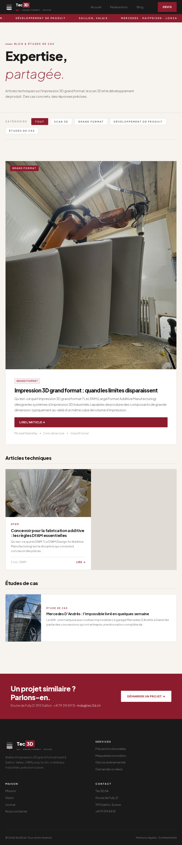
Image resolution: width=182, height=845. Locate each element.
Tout (39, 121)
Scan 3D (61, 121)
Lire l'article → (32, 422)
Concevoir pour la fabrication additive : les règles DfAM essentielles (47, 533)
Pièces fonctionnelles (110, 749)
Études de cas (22, 130)
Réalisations (119, 7)
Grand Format (91, 121)
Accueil (96, 7)
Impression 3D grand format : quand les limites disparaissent (86, 390)
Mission (10, 791)
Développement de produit (138, 121)
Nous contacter (16, 811)
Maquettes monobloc (110, 755)
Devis (167, 7)
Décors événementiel (110, 762)
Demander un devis (109, 769)
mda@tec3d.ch (89, 705)
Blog (140, 7)
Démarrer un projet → (146, 696)
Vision (9, 798)
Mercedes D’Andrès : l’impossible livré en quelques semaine (97, 613)
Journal (10, 804)
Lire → (81, 562)
